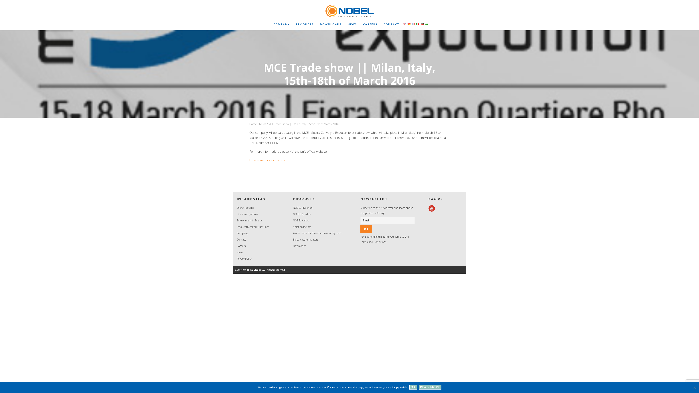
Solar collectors (302, 227)
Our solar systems (247, 214)
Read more (430, 387)
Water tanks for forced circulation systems (318, 233)
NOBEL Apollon (302, 214)
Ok (413, 387)
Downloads (299, 246)
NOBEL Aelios (301, 220)
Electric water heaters (305, 239)
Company (242, 233)
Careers (241, 246)
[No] (694, 387)
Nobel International (349, 11)
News (262, 124)
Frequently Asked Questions (253, 227)
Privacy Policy (244, 258)
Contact (241, 239)
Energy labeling (245, 207)
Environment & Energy (249, 220)
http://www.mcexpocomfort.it (268, 160)
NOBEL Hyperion (303, 207)
